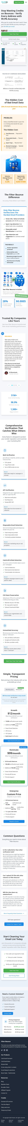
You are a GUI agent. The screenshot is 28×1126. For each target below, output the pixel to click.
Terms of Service (11, 1121)
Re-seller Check (5, 1087)
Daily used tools (5, 1107)
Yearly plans (19, 689)
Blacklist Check (5, 1084)
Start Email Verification (14, 741)
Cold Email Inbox (5, 1061)
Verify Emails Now (14, 39)
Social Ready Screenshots (8, 1070)
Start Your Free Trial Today (14, 661)
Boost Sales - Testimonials (8, 1073)
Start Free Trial (19, 2)
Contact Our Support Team (14, 924)
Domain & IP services (7, 1101)
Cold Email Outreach (6, 1058)
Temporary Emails (6, 1110)
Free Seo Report (5, 1104)
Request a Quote (14, 821)
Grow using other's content (8, 1067)
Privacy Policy (3, 1121)
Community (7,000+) (20, 1121)
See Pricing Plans (14, 975)
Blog (2, 1081)
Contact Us (4, 1093)
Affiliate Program (5, 1090)
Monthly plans (9, 689)
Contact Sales (7, 1013)
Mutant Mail (4, 1064)
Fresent (13, 1117)
